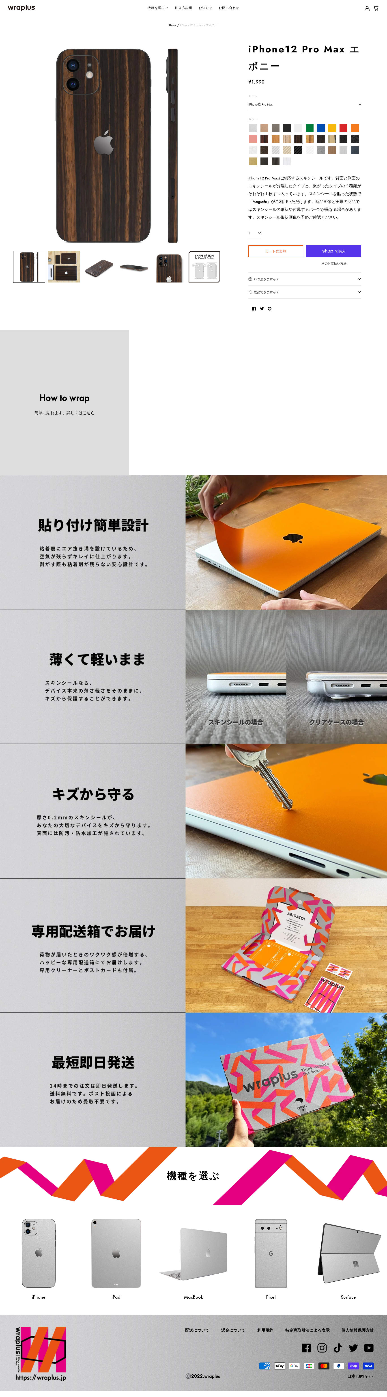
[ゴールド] (264, 128)
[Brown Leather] (264, 150)
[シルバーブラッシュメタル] (343, 150)
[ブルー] (320, 128)
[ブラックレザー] (343, 139)
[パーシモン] (332, 139)
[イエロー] (332, 128)
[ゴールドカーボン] (287, 150)
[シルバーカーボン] (275, 150)
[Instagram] (322, 1348)
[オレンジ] (354, 128)
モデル (252, 96)
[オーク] (275, 139)
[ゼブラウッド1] (287, 139)
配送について (197, 1330)
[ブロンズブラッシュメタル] (332, 150)
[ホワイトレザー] (253, 150)
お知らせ (206, 8)
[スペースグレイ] (275, 128)
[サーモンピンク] (253, 139)
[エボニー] (298, 139)
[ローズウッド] (264, 139)
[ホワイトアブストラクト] (287, 161)
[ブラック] (287, 128)
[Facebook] (306, 1348)
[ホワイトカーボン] (309, 150)
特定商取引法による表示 (307, 1330)
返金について (233, 1330)
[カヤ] (320, 139)
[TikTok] (337, 1348)
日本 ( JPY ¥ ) (359, 1376)
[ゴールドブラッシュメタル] (253, 161)
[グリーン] (309, 128)
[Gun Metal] (320, 150)
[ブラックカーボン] (298, 150)
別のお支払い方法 (333, 263)
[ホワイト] (298, 128)
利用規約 (265, 1330)
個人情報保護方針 (358, 1330)
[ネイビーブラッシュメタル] (354, 150)
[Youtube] (369, 1347)
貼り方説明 (183, 8)
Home (172, 25)
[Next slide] (214, 144)
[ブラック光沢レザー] (354, 139)
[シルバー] (253, 128)
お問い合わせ (229, 8)
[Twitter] (353, 1348)
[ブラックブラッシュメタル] (264, 161)
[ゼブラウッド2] (309, 139)
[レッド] (343, 128)
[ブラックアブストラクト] (275, 161)
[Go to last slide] (19, 144)
